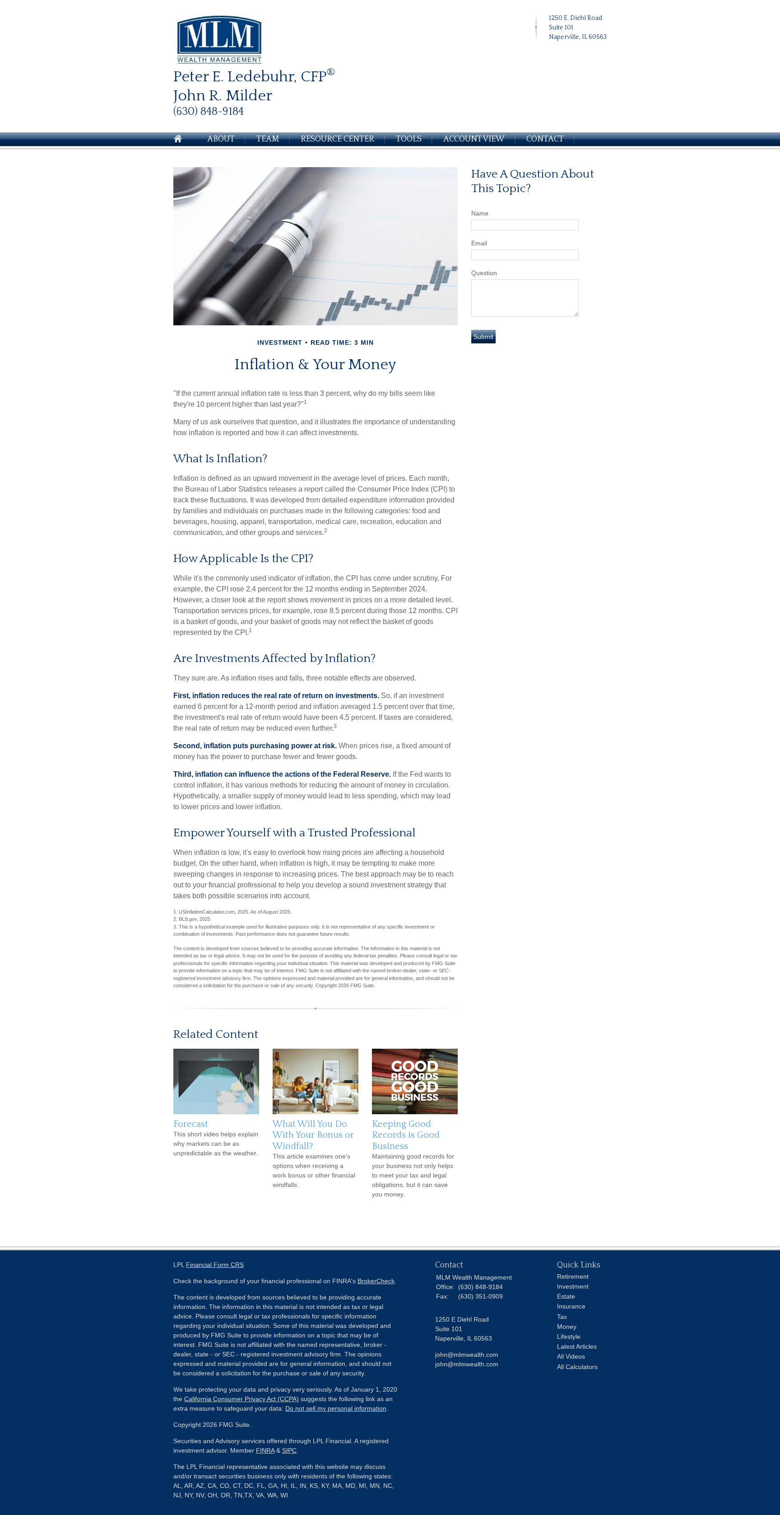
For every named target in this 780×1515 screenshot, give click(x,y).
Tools (409, 139)
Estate (566, 1296)
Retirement (573, 1276)
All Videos (571, 1356)
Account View (474, 139)
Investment (573, 1286)
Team (267, 139)
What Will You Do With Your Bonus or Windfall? (313, 1135)
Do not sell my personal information (335, 1408)
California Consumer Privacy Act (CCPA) (241, 1398)
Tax (562, 1316)
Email (479, 243)
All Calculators (577, 1366)
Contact (545, 139)
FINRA (265, 1450)
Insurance (571, 1306)
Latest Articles (577, 1346)
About (221, 139)
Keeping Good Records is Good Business (406, 1135)
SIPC (289, 1450)
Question (484, 273)
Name (479, 213)
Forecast (190, 1124)
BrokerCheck (376, 1281)
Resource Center (337, 139)
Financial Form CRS (215, 1264)
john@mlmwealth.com (466, 1364)
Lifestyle (568, 1336)
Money (566, 1326)
